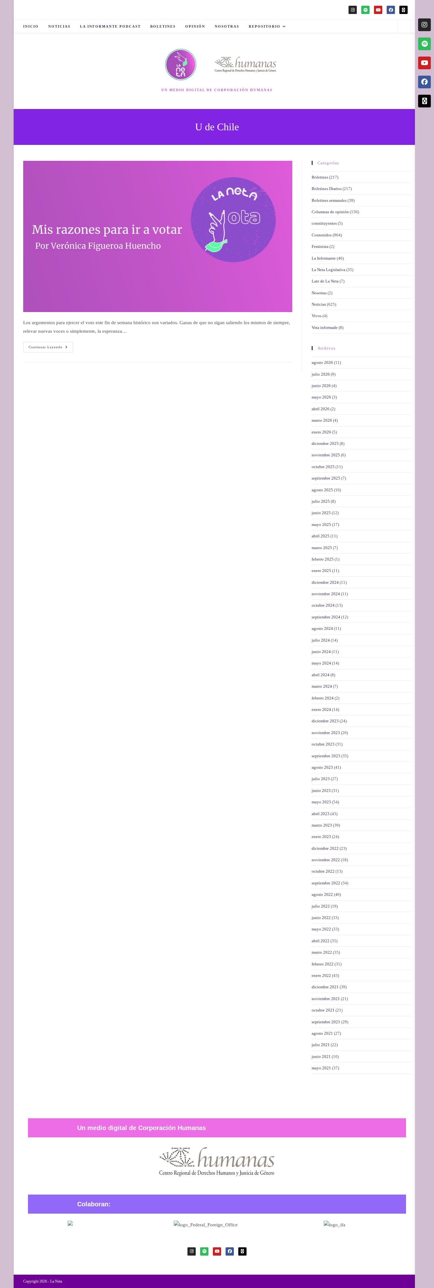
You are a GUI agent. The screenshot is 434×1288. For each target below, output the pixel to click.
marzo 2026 (322, 420)
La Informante (324, 258)
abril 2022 (320, 940)
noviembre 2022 (326, 859)
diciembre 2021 (325, 987)
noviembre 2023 (326, 732)
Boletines (320, 177)
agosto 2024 (322, 628)
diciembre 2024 (325, 582)
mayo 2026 (321, 397)
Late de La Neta (325, 281)
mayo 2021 (321, 1068)
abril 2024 (320, 674)
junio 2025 (321, 512)
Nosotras (319, 292)
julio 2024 (321, 640)
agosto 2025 (322, 489)
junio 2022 (321, 917)
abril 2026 (320, 408)
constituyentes (324, 223)
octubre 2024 (323, 605)
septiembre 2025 (326, 478)
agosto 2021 (322, 1033)
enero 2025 (321, 570)
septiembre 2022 (326, 883)
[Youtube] (378, 10)
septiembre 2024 (326, 617)
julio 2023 (321, 778)
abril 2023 (320, 813)
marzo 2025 (322, 547)
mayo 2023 (321, 802)
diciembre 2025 (325, 443)
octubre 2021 (323, 1010)
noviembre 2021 (326, 998)
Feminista (320, 246)
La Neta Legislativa (328, 269)
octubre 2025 (323, 466)
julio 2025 (321, 501)
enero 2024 (321, 709)
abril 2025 (320, 536)
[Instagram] (353, 10)
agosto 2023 (322, 767)
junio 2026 (321, 385)
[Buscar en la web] (404, 27)
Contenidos (322, 235)
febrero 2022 (323, 964)
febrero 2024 (323, 698)
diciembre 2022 (325, 848)
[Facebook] (391, 10)
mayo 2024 (321, 663)
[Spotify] (365, 10)
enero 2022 (321, 975)
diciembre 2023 (325, 721)
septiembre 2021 (326, 1021)
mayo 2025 (321, 524)
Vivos (317, 315)
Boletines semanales (329, 200)
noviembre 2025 (326, 455)
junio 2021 (321, 1056)
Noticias (319, 304)
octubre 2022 (323, 871)
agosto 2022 (322, 894)
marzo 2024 (322, 686)
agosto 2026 (322, 362)
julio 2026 (321, 374)
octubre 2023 (323, 744)
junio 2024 (321, 651)
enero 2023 (321, 836)
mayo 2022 (321, 929)
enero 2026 (321, 432)
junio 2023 (321, 790)
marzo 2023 (322, 825)
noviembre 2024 (326, 593)
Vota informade (325, 327)
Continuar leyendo (51, 345)
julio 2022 (321, 906)
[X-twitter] (403, 10)
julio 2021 (321, 1044)
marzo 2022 (322, 952)
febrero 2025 (323, 559)
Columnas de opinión (330, 211)
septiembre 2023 (326, 755)
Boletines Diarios (327, 188)
